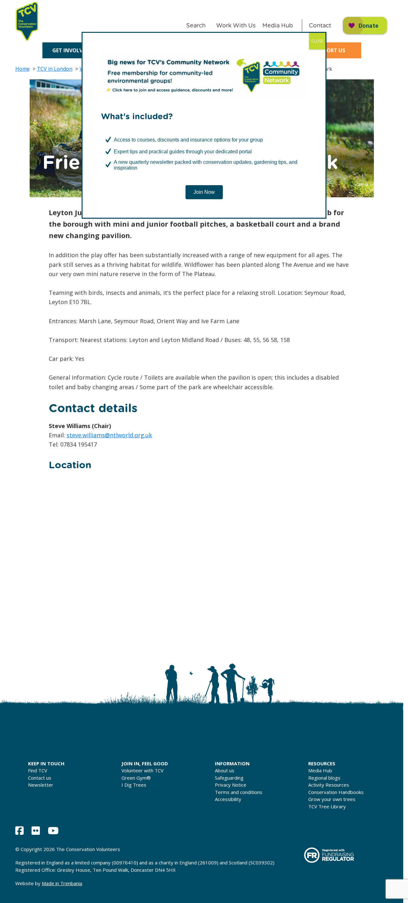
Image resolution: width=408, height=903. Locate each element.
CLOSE (317, 41)
